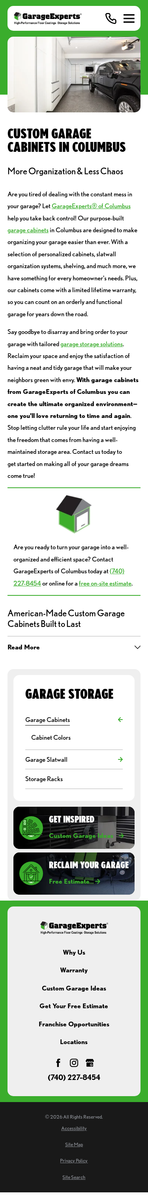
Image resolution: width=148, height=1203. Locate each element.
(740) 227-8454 (74, 1078)
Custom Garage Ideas (74, 988)
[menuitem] (69, 719)
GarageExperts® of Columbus (91, 206)
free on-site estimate (105, 583)
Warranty (74, 970)
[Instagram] (74, 1063)
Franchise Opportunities (74, 1024)
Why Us (74, 952)
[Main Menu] (129, 18)
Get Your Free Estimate (73, 1006)
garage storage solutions (91, 344)
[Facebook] (58, 1063)
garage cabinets (28, 230)
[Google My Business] (90, 1063)
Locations (74, 1042)
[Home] (47, 18)
